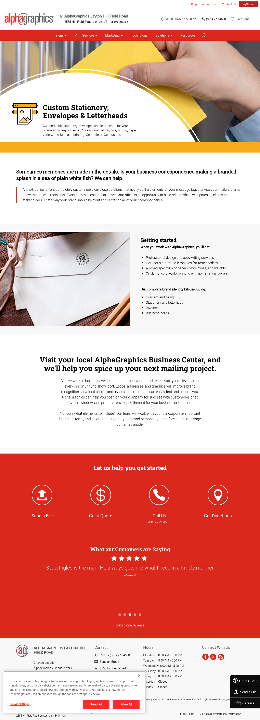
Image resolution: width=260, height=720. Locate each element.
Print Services (84, 35)
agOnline (248, 4)
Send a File (248, 692)
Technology (139, 35)
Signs (59, 35)
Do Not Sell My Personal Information (220, 714)
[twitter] (213, 657)
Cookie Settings (19, 704)
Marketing (112, 35)
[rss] (221, 657)
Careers (248, 703)
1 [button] (119, 614)
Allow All (126, 704)
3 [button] (130, 614)
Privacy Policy (186, 714)
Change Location (45, 662)
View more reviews (130, 625)
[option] (130, 582)
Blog (194, 4)
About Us (208, 4)
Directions (242, 19)
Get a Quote (248, 680)
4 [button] (135, 614)
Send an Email (109, 661)
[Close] (139, 675)
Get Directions (218, 516)
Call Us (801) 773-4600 (115, 655)
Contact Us (229, 4)
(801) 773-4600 (216, 19)
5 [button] (140, 614)
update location (119, 21)
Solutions (162, 35)
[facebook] (205, 657)
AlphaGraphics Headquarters (53, 668)
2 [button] (125, 614)
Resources (187, 35)
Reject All (96, 704)
